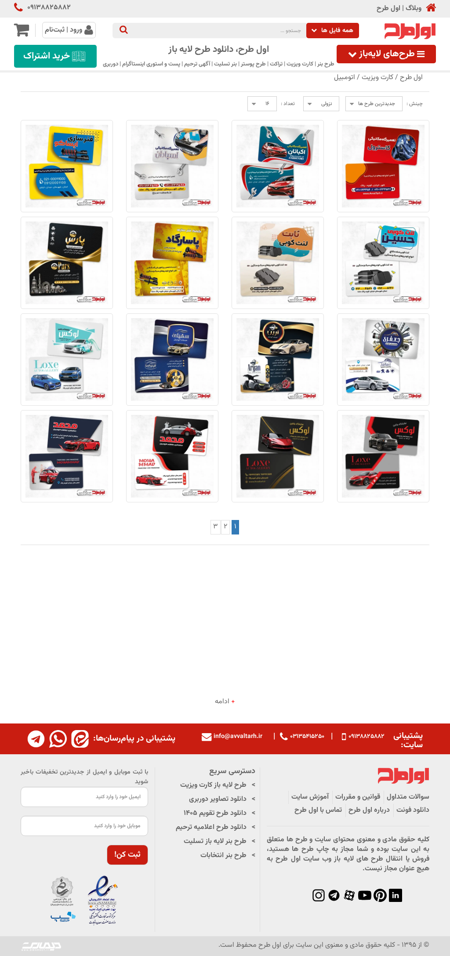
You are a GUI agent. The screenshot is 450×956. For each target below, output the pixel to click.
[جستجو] (123, 30)
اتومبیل (344, 77)
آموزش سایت (310, 797)
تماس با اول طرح (318, 810)
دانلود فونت (412, 810)
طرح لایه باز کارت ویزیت (213, 785)
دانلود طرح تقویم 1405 (215, 813)
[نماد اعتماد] (84, 900)
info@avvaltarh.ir (238, 737)
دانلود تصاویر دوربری (218, 799)
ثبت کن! (127, 855)
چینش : (414, 104)
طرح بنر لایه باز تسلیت (215, 841)
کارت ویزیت (377, 77)
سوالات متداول (408, 797)
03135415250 (307, 737)
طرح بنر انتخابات (223, 855)
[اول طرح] (409, 31)
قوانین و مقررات (357, 797)
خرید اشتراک (46, 56)
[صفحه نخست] (428, 8)
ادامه (225, 702)
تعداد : (288, 104)
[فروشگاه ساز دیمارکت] (41, 946)
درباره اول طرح (369, 810)
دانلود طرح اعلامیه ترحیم (211, 827)
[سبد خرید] (21, 33)
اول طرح (388, 9)
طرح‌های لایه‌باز (387, 54)
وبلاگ (413, 9)
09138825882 (49, 8)
